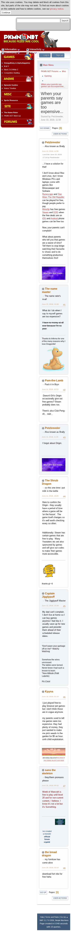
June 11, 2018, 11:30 (50, 437)
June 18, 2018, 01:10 (50, 696)
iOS (44, 218)
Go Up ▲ (64, 917)
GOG (55, 212)
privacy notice (56, 9)
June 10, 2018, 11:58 (50, 151)
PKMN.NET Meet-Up (12, 116)
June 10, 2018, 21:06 (50, 304)
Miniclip (46, 209)
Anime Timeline (10, 88)
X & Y (6, 66)
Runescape (47, 194)
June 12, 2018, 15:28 (50, 606)
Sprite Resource (11, 100)
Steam (45, 212)
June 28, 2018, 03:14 (50, 868)
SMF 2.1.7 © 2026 (46, 920)
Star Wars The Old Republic (53, 195)
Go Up (43, 893)
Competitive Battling (12, 73)
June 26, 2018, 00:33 (50, 785)
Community (10, 52)
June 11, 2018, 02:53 (50, 389)
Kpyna (49, 691)
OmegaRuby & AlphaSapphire (17, 63)
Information (10, 49)
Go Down (44, 128)
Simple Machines (62, 920)
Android (54, 218)
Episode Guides (11, 85)
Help (42, 917)
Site (31, 52)
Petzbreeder (52, 142)
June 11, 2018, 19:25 (50, 496)
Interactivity (35, 49)
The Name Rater (11, 112)
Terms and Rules (52, 917)
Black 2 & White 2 (11, 70)
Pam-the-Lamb (54, 380)
